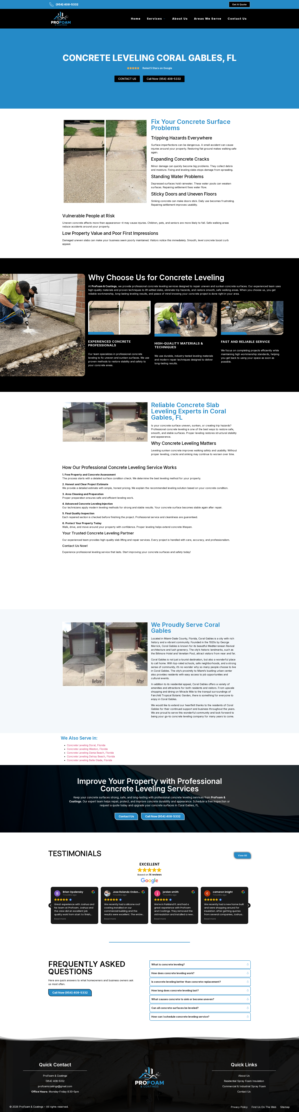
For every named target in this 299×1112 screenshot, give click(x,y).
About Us (180, 18)
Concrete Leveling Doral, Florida (86, 745)
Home (136, 18)
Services (154, 18)
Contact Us (237, 18)
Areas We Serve (207, 18)
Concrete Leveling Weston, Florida (87, 749)
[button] (248, 905)
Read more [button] (60, 919)
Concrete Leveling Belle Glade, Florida (89, 760)
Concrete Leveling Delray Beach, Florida (91, 756)
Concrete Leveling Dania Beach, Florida (90, 752)
